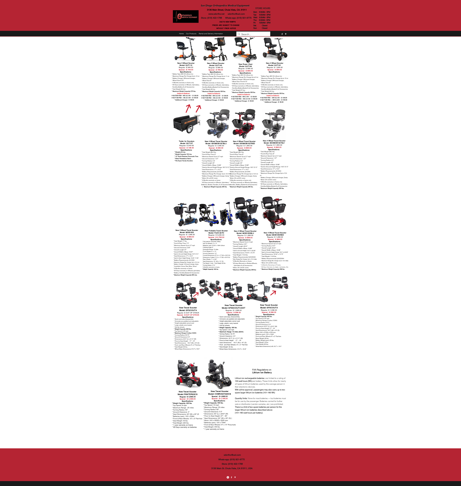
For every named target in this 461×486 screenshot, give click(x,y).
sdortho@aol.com (236, 14)
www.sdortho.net (216, 14)
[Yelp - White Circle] (228, 477)
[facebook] (282, 34)
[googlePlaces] (286, 34)
